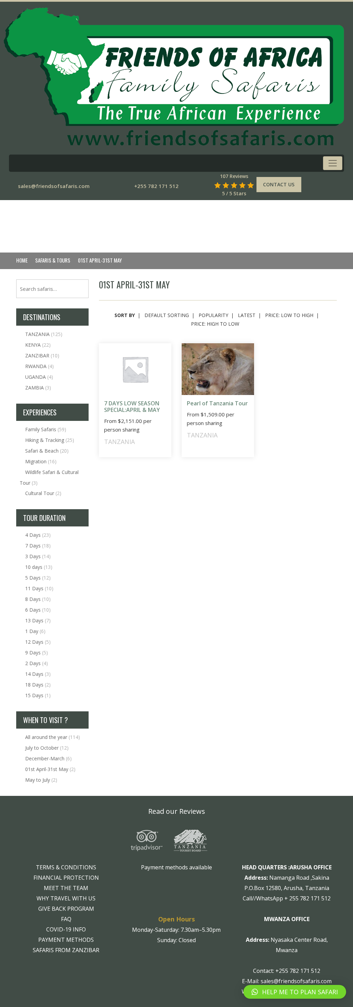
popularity (213, 315)
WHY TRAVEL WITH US (66, 898)
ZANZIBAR (42, 355)
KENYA (38, 345)
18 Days (38, 684)
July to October (47, 747)
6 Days (38, 609)
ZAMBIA (38, 387)
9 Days (36, 652)
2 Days (36, 663)
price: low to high (289, 315)
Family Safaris (45, 429)
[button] (294, 992)
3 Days (38, 556)
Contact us (278, 184)
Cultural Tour (43, 493)
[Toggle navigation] (332, 163)
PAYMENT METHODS (66, 940)
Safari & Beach (47, 450)
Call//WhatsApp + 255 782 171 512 (287, 898)
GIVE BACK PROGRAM (66, 908)
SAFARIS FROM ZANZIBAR (66, 950)
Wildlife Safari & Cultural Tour (49, 477)
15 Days (38, 695)
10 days (38, 567)
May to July (41, 780)
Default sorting (166, 315)
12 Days (38, 642)
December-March (48, 758)
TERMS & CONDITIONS (66, 867)
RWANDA (39, 366)
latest (246, 315)
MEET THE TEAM (66, 888)
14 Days (38, 674)
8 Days (38, 599)
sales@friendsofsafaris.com (54, 185)
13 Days (38, 620)
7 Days (38, 545)
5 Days (38, 577)
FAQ (66, 919)
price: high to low (215, 323)
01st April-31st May (50, 769)
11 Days (39, 588)
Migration (41, 461)
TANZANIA (43, 334)
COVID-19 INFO (66, 929)
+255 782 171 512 (156, 185)
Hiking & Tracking (49, 440)
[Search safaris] (207, 185)
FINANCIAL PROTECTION (66, 877)
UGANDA (39, 377)
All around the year (52, 737)
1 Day (35, 631)
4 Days (38, 535)
